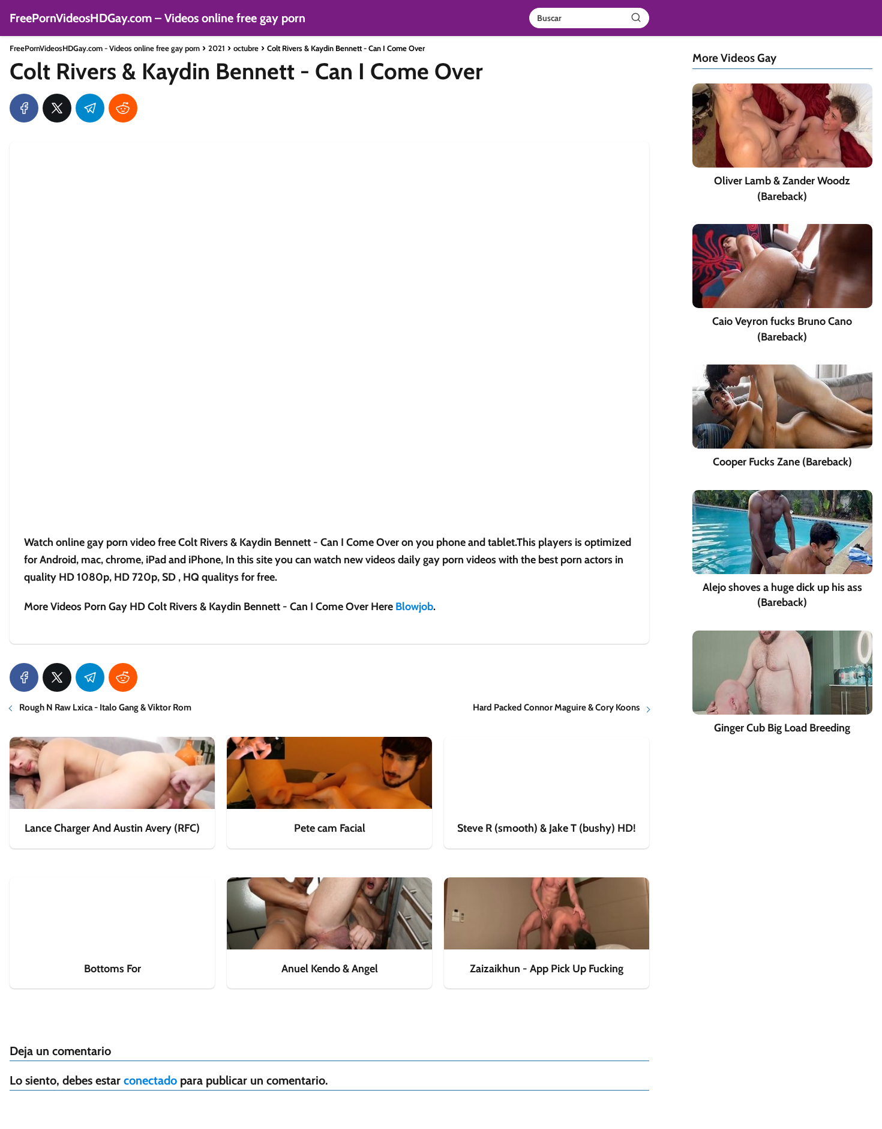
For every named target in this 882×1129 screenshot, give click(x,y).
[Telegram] (90, 108)
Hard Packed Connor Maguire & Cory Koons (556, 707)
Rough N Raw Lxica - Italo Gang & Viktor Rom (105, 707)
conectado (150, 1080)
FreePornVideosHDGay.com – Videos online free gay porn (157, 18)
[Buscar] (636, 17)
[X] (57, 108)
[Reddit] (123, 108)
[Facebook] (24, 108)
